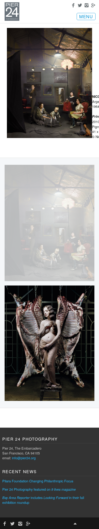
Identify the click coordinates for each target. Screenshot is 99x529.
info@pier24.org (24, 457)
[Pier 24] (12, 19)
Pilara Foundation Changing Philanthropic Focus (37, 480)
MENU (86, 16)
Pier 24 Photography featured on (39, 489)
